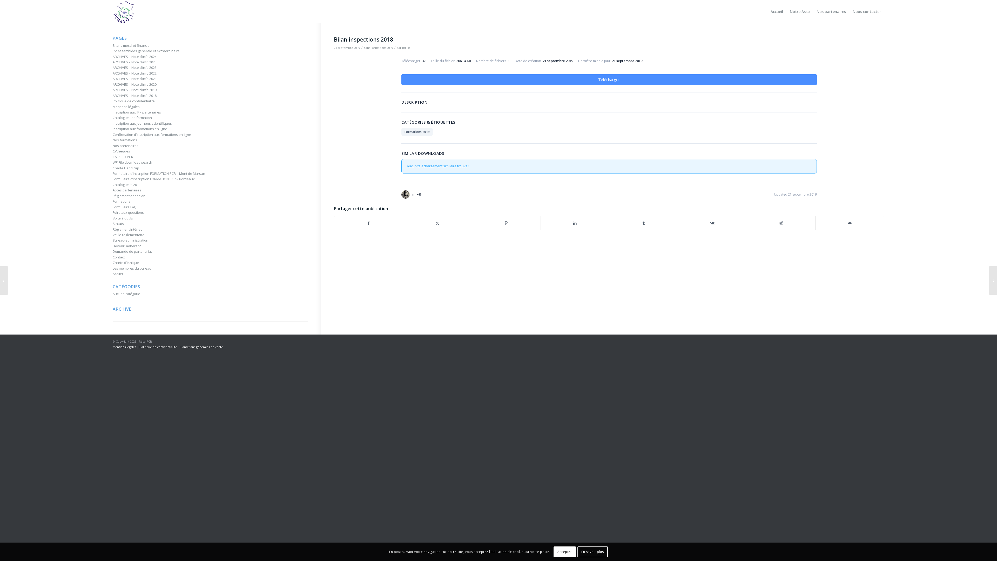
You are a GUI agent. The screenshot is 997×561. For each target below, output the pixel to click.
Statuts (118, 223)
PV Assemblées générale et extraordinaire (146, 51)
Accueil (118, 273)
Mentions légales (126, 106)
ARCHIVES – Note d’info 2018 (135, 95)
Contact (119, 257)
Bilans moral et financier (132, 45)
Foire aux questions (128, 212)
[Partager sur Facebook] (368, 223)
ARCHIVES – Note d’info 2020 (135, 84)
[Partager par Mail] (850, 223)
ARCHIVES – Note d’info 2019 (135, 90)
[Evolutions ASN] (4, 280)
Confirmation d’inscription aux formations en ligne (152, 134)
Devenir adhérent (127, 246)
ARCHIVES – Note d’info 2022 (135, 73)
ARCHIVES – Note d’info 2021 (135, 78)
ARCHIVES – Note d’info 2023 (135, 67)
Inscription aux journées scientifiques (142, 123)
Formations (121, 201)
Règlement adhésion (129, 195)
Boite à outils (123, 218)
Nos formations (125, 140)
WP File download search (132, 162)
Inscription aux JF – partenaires (137, 112)
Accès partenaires (127, 190)
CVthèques (121, 151)
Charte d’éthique (126, 262)
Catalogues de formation (132, 117)
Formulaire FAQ (125, 207)
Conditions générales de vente (201, 347)
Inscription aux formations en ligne (140, 128)
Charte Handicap (126, 168)
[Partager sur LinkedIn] (575, 223)
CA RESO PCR (123, 157)
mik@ (406, 48)
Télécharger (609, 79)
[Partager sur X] (437, 223)
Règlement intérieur (128, 229)
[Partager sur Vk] (712, 223)
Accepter (564, 552)
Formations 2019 (382, 48)
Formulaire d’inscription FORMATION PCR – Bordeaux (154, 179)
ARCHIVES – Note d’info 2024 (135, 56)
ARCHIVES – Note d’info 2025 (135, 62)
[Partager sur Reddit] (781, 223)
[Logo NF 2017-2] (124, 11)
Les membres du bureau (132, 268)
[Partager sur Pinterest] (506, 223)
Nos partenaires (125, 145)
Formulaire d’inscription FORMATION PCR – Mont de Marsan (159, 173)
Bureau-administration (130, 240)
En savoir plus (592, 552)
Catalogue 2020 (125, 184)
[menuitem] (776, 11)
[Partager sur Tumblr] (643, 223)
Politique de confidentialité (134, 101)
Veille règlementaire (128, 234)
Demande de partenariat (132, 251)
